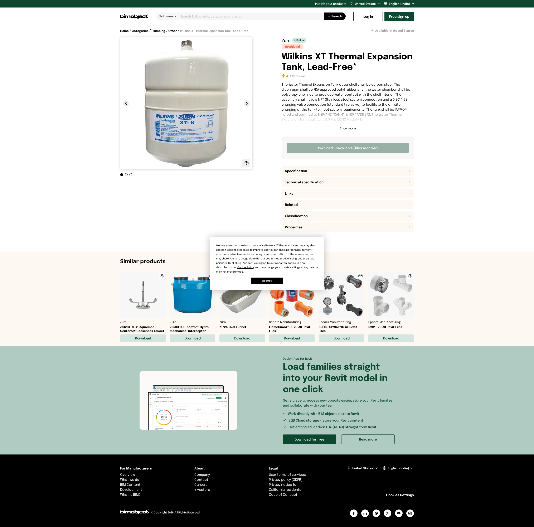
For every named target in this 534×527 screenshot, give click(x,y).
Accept (267, 280)
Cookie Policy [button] (245, 267)
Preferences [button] (235, 271)
